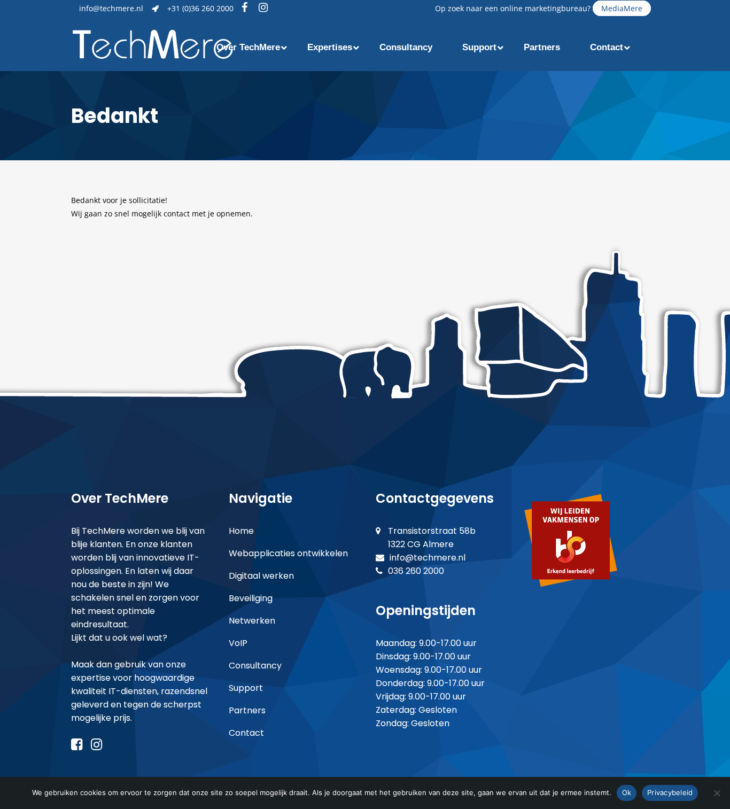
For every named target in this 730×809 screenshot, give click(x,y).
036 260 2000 (416, 571)
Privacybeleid (670, 792)
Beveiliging (251, 598)
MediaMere (621, 8)
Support (246, 688)
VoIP (238, 643)
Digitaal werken (261, 576)
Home (241, 531)
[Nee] (716, 793)
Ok (627, 792)
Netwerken (252, 620)
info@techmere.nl (111, 8)
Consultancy (255, 665)
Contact (246, 733)
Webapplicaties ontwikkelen (288, 553)
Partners (247, 710)
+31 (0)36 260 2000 (200, 8)
